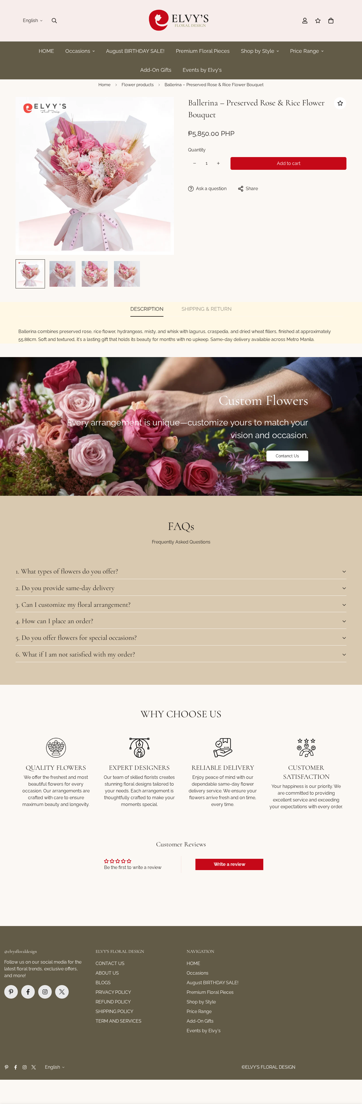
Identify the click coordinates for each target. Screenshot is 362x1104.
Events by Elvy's (202, 70)
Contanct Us (287, 456)
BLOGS (103, 982)
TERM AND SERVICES (118, 1021)
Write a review (229, 864)
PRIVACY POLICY (113, 992)
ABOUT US (107, 973)
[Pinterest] (11, 992)
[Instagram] (45, 992)
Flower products (138, 84)
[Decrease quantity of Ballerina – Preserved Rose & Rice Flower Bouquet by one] (194, 163)
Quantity (197, 150)
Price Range (304, 51)
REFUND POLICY (113, 1002)
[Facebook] (28, 992)
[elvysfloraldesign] (181, 20)
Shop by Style (257, 51)
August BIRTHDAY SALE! (135, 51)
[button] (330, 20)
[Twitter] (62, 992)
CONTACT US (110, 963)
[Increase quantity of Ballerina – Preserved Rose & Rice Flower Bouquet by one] (218, 163)
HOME (46, 51)
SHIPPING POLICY (114, 1011)
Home (104, 84)
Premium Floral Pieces (203, 51)
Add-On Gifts (155, 70)
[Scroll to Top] (350, 1073)
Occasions (77, 51)
